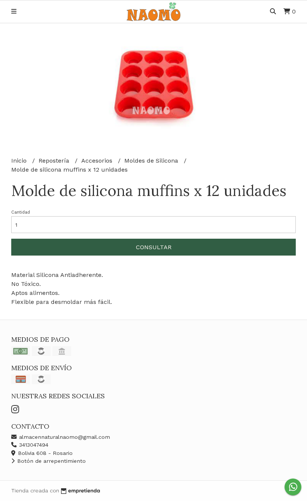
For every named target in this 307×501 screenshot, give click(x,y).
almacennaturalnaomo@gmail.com (63, 437)
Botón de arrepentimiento (50, 461)
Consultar (153, 247)
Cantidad (20, 212)
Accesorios (97, 160)
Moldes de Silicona (152, 160)
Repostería (55, 160)
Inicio (19, 160)
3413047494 (32, 445)
